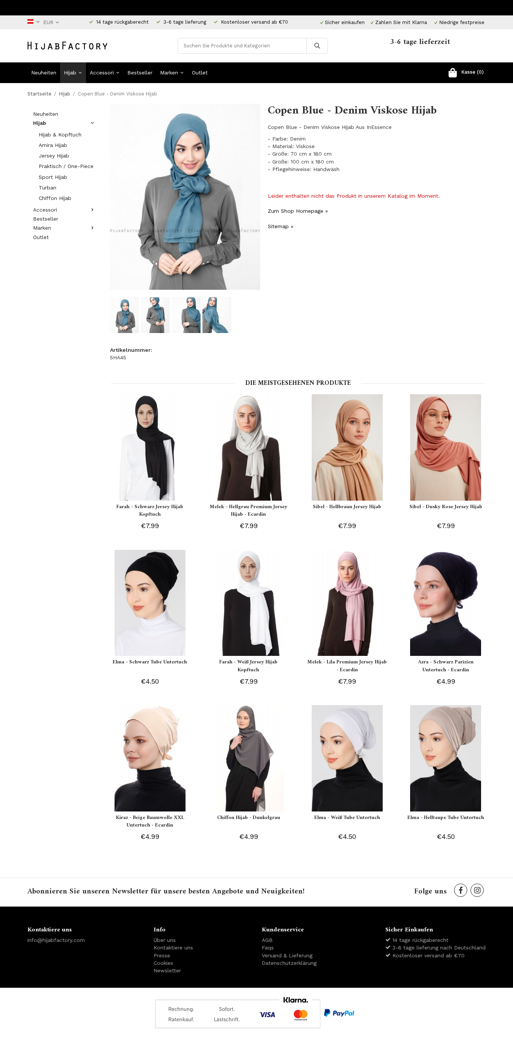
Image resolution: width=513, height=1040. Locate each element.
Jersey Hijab (54, 156)
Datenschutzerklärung (289, 963)
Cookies (163, 963)
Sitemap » (280, 226)
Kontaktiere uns (173, 948)
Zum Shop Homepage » (298, 211)
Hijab (70, 73)
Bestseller (139, 73)
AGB (267, 940)
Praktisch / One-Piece (66, 166)
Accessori (102, 73)
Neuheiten (43, 73)
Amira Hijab (53, 145)
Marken (169, 73)
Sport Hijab (53, 177)
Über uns (165, 940)
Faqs (268, 948)
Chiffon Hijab (55, 198)
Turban (47, 188)
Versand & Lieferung (287, 955)
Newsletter (167, 970)
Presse (162, 955)
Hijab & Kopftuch (60, 135)
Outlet (200, 73)
